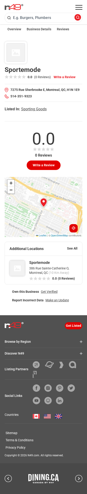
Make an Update (57, 300)
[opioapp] (48, 400)
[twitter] (71, 388)
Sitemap (11, 433)
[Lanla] (74, 365)
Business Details (39, 29)
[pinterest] (59, 388)
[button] (43, 202)
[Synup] (63, 365)
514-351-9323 (21, 96)
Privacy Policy (16, 447)
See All (72, 248)
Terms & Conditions (19, 440)
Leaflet (42, 235)
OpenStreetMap (59, 235)
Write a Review (64, 77)
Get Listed (73, 325)
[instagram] (48, 388)
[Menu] (78, 7)
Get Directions (73, 228)
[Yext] (38, 365)
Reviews (63, 29)
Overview (14, 29)
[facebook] (36, 388)
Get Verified (49, 291)
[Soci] (35, 374)
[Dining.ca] (43, 478)
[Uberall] (51, 365)
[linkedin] (59, 400)
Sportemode (39, 262)
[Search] (77, 17)
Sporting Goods (34, 109)
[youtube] (36, 400)
